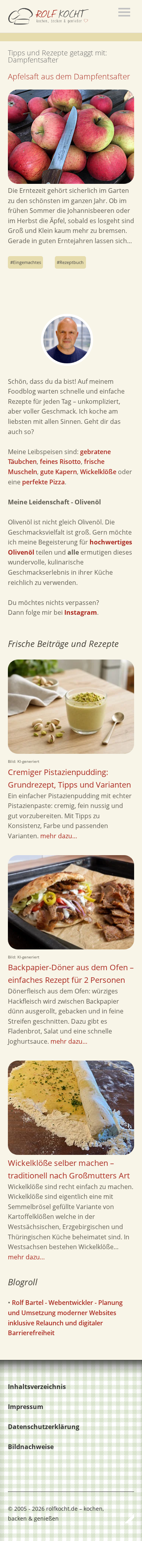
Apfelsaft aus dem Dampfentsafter (69, 76)
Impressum (25, 1406)
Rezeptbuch (72, 262)
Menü (124, 12)
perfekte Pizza (43, 482)
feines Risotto (60, 461)
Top (126, 1518)
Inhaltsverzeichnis (37, 1386)
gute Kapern (58, 471)
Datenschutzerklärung (43, 1426)
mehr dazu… (58, 836)
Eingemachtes (27, 262)
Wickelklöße (98, 471)
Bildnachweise (31, 1446)
